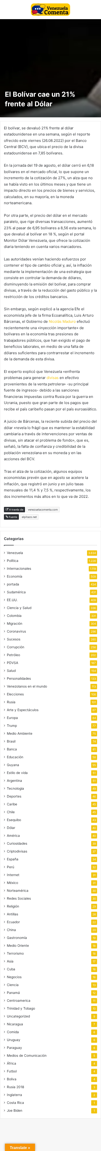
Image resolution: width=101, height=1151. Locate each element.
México (12, 883)
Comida (13, 1032)
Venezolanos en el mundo (27, 686)
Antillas (12, 914)
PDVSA (12, 663)
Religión (13, 906)
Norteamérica (17, 891)
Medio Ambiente (19, 733)
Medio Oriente (18, 946)
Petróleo (13, 655)
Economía (14, 576)
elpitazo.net (29, 517)
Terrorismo (15, 953)
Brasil (11, 741)
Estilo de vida (17, 773)
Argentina (14, 781)
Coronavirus (16, 631)
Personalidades (19, 678)
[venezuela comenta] (50, 9)
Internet (13, 875)
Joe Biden (14, 1110)
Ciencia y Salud (19, 608)
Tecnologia (15, 788)
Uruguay (13, 1040)
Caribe (12, 804)
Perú (10, 867)
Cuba (11, 969)
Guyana (13, 765)
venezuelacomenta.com (43, 509)
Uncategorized (18, 1016)
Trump (12, 726)
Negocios (14, 977)
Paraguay (14, 1048)
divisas (53, 377)
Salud (11, 671)
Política (12, 561)
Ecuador (13, 922)
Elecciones (15, 694)
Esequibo (14, 820)
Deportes (14, 796)
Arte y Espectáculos (22, 710)
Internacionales (19, 568)
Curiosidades (17, 843)
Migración (14, 623)
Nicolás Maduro (62, 321)
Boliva (11, 1079)
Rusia (11, 702)
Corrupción (15, 647)
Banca (12, 749)
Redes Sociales (19, 898)
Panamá (13, 993)
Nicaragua (15, 1024)
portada (13, 584)
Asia (10, 961)
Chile (11, 812)
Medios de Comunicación (27, 1055)
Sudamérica (16, 592)
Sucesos (13, 639)
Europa (12, 718)
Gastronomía (17, 938)
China (11, 930)
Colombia (14, 616)
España (12, 859)
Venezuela (15, 553)
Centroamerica (18, 1000)
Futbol (12, 1071)
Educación (15, 757)
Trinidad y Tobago (21, 1008)
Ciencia (13, 985)
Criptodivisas (17, 851)
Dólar (11, 828)
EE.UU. (12, 600)
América (13, 836)
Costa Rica (15, 1103)
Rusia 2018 (15, 1087)
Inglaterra (14, 1095)
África (11, 1063)
